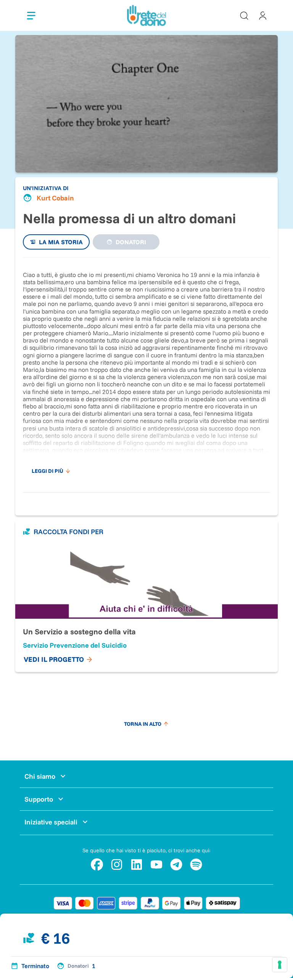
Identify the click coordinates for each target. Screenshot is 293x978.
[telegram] (176, 864)
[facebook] (97, 864)
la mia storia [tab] (61, 242)
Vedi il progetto (54, 659)
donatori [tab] (131, 242)
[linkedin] (136, 864)
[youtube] (156, 864)
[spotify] (196, 864)
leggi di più (47, 470)
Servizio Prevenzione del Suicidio (75, 645)
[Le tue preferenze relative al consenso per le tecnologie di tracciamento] (279, 964)
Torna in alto (142, 723)
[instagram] (116, 864)
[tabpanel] (146, 371)
